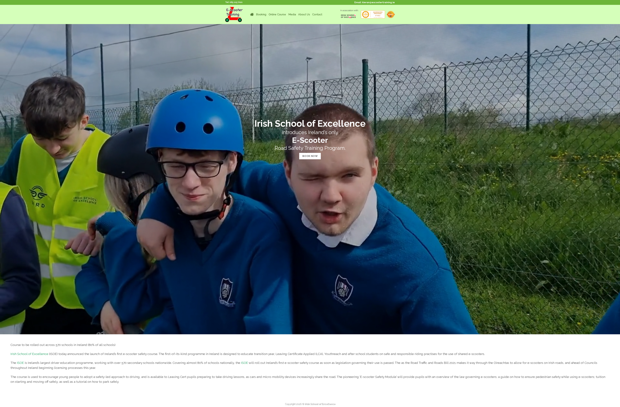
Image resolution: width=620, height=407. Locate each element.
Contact (317, 14)
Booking (261, 14)
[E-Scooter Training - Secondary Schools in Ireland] (235, 14)
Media (292, 14)
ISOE (20, 363)
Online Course (277, 14)
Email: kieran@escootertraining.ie (374, 2)
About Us (304, 14)
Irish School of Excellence (29, 354)
